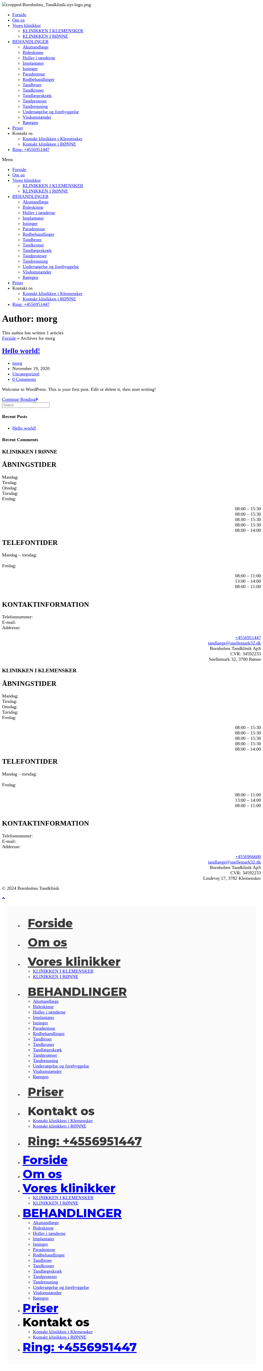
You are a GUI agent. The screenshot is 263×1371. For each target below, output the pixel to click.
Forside (19, 14)
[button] (131, 159)
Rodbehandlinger (38, 79)
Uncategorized (25, 373)
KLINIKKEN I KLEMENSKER (53, 30)
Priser (17, 127)
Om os (18, 20)
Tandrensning (35, 106)
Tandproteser (35, 100)
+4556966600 (248, 856)
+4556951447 (248, 637)
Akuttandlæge (36, 47)
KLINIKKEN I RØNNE (45, 36)
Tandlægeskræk (37, 95)
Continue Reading (20, 399)
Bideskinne (33, 52)
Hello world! (21, 351)
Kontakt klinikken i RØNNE (49, 144)
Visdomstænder (37, 117)
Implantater (33, 63)
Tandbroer (32, 84)
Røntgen (30, 122)
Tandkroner (33, 90)
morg (17, 363)
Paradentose (34, 74)
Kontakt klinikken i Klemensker (52, 138)
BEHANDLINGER (30, 41)
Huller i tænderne (39, 57)
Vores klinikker (26, 25)
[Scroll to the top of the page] (3, 898)
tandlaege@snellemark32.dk (234, 643)
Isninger (30, 68)
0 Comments (24, 379)
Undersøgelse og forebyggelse (51, 111)
